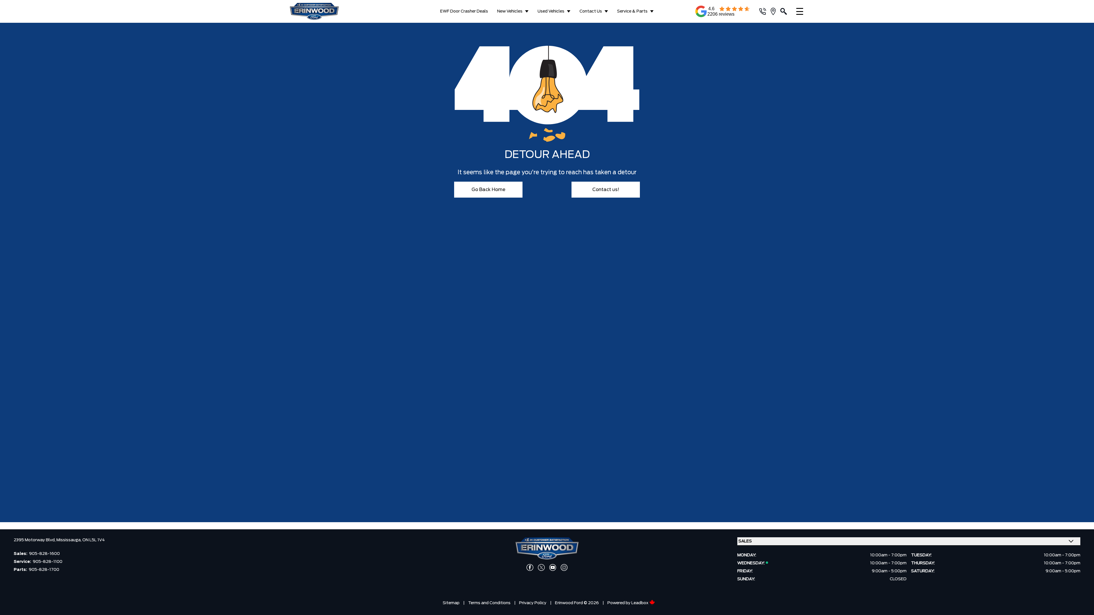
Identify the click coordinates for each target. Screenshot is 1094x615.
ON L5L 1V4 (93, 540)
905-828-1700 (44, 570)
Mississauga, (69, 540)
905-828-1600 (44, 554)
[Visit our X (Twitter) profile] (541, 567)
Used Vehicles (551, 11)
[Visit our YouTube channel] (552, 567)
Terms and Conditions (489, 603)
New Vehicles (509, 11)
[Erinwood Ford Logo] (328, 11)
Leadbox (640, 603)
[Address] (775, 11)
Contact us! (605, 189)
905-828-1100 (47, 562)
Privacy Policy (532, 603)
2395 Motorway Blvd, (35, 540)
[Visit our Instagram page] (564, 567)
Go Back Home (488, 189)
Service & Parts (632, 11)
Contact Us (590, 11)
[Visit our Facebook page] (529, 567)
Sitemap (451, 603)
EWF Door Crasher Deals (464, 11)
